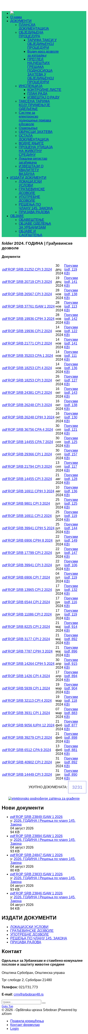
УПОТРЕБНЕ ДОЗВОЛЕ (29, 934)
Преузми (71, 269)
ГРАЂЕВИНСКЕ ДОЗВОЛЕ (32, 930)
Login (14, 1028)
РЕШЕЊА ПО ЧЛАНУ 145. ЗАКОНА (38, 938)
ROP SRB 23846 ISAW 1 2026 (39, 893)
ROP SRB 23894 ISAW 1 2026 (39, 836)
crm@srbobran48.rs (29, 994)
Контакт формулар (25, 1025)
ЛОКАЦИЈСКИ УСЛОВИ (29, 927)
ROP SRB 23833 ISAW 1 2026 (39, 874)
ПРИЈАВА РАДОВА (25, 942)
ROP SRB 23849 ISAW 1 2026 (39, 817)
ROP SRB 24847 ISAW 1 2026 (39, 855)
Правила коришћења (27, 1021)
